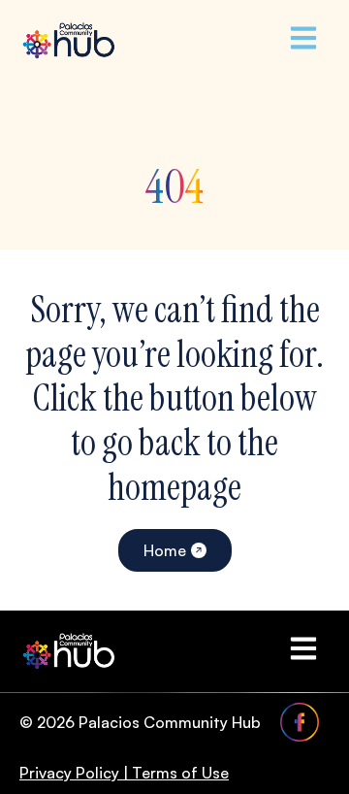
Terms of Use (180, 772)
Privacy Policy (69, 772)
